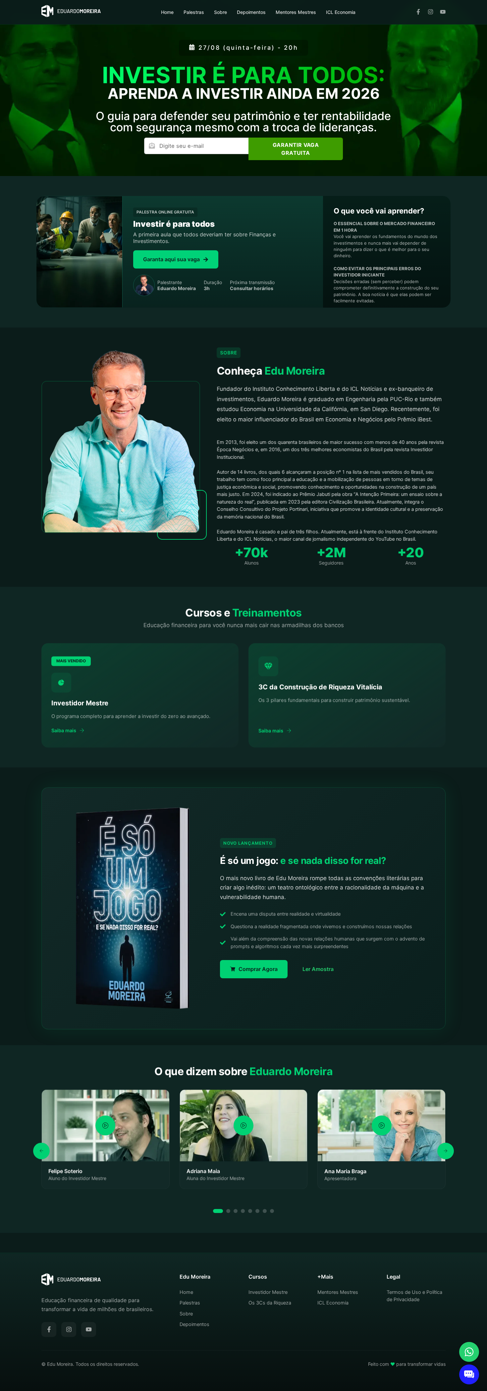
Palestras (194, 12)
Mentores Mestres (296, 12)
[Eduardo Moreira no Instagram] (430, 12)
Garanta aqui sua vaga (171, 259)
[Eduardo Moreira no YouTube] (443, 12)
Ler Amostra (318, 969)
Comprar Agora (258, 969)
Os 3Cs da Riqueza (269, 1303)
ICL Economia (340, 12)
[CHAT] (469, 1374)
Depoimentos (251, 12)
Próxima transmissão (252, 285)
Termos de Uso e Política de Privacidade (414, 1295)
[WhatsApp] (469, 1352)
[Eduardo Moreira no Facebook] (418, 12)
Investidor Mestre (268, 1292)
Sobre (220, 12)
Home (167, 12)
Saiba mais (63, 730)
